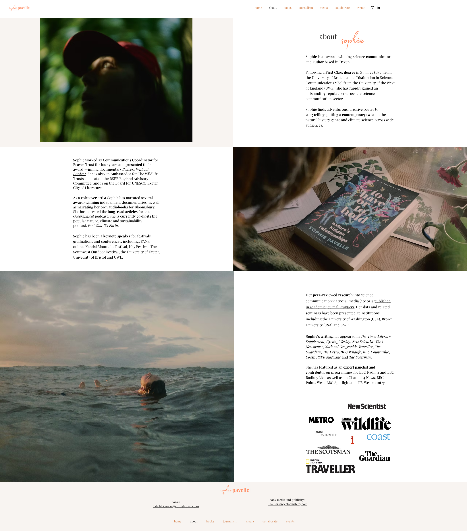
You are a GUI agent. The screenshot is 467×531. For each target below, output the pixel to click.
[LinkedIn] (378, 8)
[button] (116, 80)
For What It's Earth (103, 225)
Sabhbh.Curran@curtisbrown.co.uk (176, 506)
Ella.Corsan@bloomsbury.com (287, 504)
